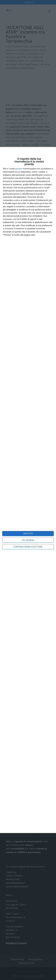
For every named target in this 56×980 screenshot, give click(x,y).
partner (18, 169)
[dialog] (28, 490)
